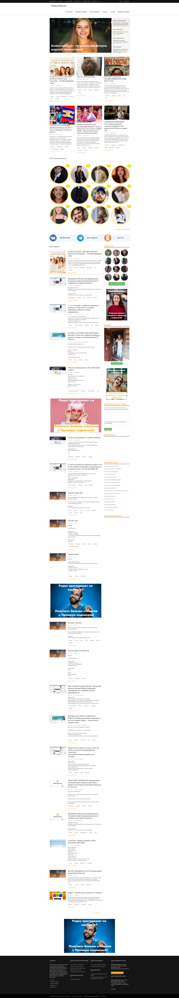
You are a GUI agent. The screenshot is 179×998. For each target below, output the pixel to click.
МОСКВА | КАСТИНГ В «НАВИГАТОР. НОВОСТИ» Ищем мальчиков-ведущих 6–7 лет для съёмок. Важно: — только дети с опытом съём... (85, 719)
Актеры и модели (68, 1)
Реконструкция (91, 390)
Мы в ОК (121, 238)
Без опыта (107, 95)
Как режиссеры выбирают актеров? (112, 479)
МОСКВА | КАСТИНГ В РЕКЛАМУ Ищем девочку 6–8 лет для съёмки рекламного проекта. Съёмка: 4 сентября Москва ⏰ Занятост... (84, 336)
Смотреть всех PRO (122, 229)
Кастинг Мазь (73, 554)
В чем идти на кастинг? (109, 496)
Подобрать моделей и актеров (98, 966)
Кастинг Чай (73, 521)
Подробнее (124, 52)
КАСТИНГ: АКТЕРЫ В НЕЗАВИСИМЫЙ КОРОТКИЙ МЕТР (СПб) (115, 79)
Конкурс (57, 98)
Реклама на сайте (54, 983)
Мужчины (96, 89)
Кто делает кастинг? (109, 499)
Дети (51, 98)
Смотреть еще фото (117, 363)
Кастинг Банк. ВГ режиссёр (78, 651)
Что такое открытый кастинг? (111, 471)
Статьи (112, 12)
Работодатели (77, 1)
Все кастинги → (97, 912)
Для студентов (121, 145)
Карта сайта (53, 987)
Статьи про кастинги (75, 979)
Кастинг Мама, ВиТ (75, 493)
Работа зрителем (54, 149)
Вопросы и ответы (54, 981)
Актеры (79, 92)
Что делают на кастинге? (110, 504)
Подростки (71, 96)
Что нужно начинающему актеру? (112, 485)
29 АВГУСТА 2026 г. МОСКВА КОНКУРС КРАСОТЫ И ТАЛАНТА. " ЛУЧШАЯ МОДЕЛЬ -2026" (62, 80)
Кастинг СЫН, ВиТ (75, 623)
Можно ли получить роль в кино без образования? (116, 490)
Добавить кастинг (117, 43)
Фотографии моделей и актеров (98, 964)
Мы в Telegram (92, 238)
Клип (79, 147)
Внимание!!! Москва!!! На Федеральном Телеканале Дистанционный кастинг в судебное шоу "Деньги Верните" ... (83, 281)
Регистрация (126, 1)
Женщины (64, 96)
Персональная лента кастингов (78, 968)
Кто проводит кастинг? (109, 474)
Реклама (81, 359)
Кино (85, 89)
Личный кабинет (123, 12)
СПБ (106, 98)
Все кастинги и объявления (77, 964)
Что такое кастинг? (108, 509)
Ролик (70, 510)
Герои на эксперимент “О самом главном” (84, 438)
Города (104, 12)
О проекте (94, 1)
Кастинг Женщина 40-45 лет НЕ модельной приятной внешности (84, 872)
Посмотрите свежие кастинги (120, 26)
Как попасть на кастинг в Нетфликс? (112, 468)
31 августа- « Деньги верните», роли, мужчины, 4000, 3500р (82, 842)
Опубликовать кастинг (76, 970)
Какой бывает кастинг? (109, 501)
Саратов (84, 456)
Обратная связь (53, 985)
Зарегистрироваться (117, 284)
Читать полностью (54, 101)
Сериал (81, 772)
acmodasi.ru (76, 904)
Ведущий (87, 325)
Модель (52, 96)
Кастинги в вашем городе (77, 966)
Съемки (66, 146)
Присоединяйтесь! (117, 34)
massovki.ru (82, 863)
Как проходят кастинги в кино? (111, 466)
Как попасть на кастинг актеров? (112, 482)
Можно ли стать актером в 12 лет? (112, 493)
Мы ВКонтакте (65, 238)
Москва (57, 96)
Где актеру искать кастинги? (111, 507)
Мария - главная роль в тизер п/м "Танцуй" (85, 893)
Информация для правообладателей (92, 996)
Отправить (108, 429)
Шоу (106, 147)
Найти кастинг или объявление (78, 971)
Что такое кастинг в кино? (110, 477)
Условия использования (76, 996)
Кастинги (60, 1)
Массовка (52, 146)
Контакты (103, 996)
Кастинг (80, 89)
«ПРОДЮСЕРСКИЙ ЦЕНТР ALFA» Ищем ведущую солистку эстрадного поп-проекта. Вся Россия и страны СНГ (115, 126)
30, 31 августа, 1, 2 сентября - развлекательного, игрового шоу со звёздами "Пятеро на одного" (61, 128)
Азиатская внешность (74, 390)
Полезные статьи (86, 1)
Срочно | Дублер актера (86, 77)
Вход (121, 1)
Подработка (59, 146)
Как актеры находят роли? (110, 488)
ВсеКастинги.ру (59, 6)
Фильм (119, 95)
